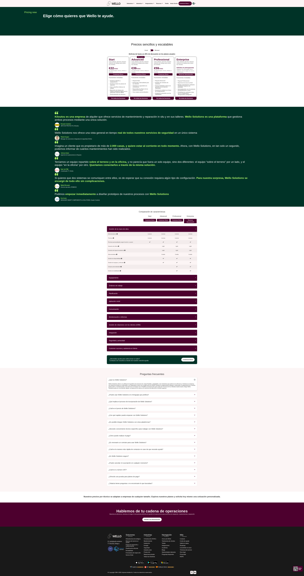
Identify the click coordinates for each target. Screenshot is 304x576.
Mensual (157, 50)
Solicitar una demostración (152, 519)
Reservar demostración (186, 74)
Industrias (139, 3)
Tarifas (167, 3)
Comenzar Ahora (184, 3)
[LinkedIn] (191, 572)
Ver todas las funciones (118, 98)
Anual (146, 50)
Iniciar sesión (174, 3)
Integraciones (149, 3)
